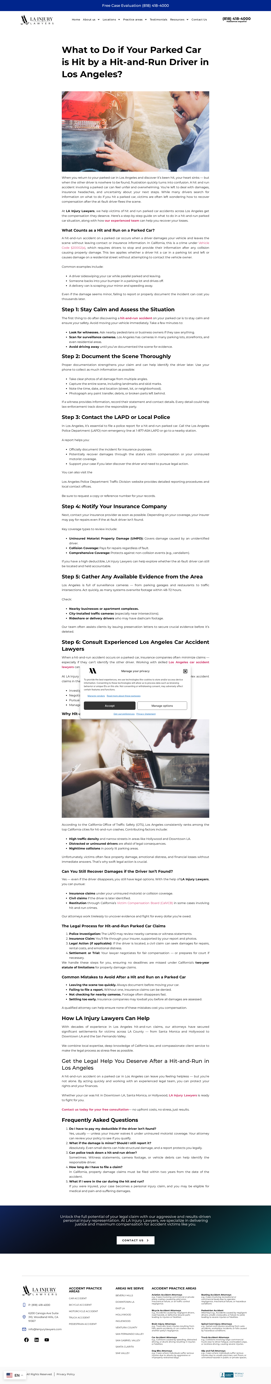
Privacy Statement (146, 713)
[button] (185, 671)
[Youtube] (46, 1339)
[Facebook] (26, 1339)
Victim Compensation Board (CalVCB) (145, 903)
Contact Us (199, 19)
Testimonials (158, 19)
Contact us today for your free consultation (95, 1109)
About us (89, 19)
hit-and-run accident (136, 318)
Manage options (162, 705)
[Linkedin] (36, 1339)
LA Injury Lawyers (183, 1095)
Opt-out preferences (124, 713)
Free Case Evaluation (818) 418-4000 (135, 5)
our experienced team (122, 220)
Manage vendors (96, 695)
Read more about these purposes (123, 695)
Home (76, 19)
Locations (109, 19)
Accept (110, 705)
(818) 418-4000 (237, 19)
